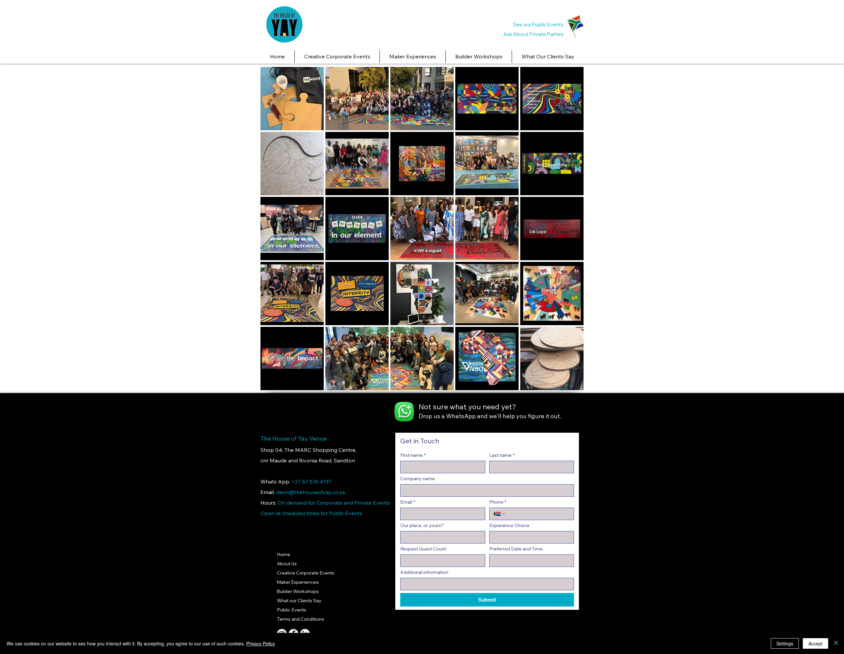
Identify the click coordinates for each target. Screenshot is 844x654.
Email (407, 502)
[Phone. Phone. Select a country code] (500, 513)
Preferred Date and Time (516, 549)
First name (413, 455)
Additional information (424, 572)
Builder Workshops (298, 591)
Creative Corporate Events (305, 573)
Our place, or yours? (422, 525)
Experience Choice (509, 525)
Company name (417, 479)
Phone (497, 502)
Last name (502, 455)
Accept (815, 643)
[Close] (836, 643)
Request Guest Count (423, 549)
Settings (784, 643)
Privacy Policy (260, 643)
